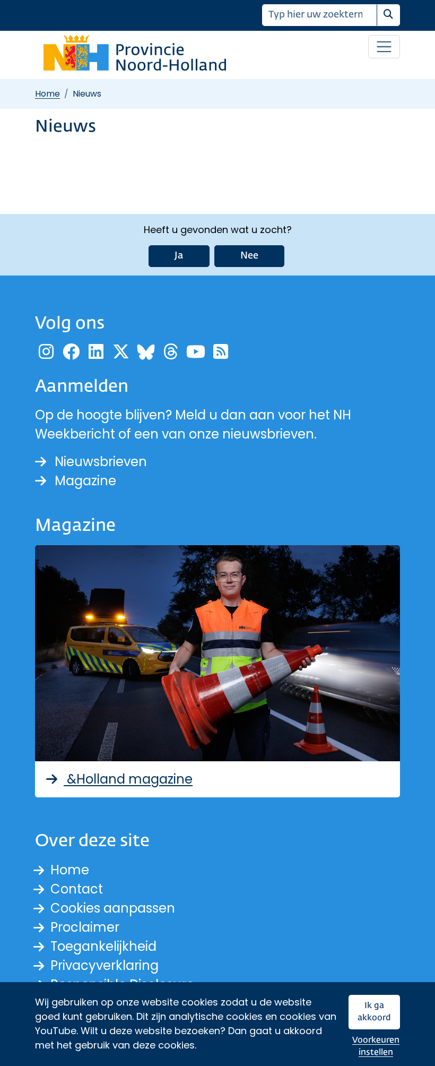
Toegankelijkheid (103, 946)
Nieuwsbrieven (101, 461)
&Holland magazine (128, 779)
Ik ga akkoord (374, 1012)
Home (47, 94)
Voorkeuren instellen (375, 1046)
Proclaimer (84, 927)
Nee (249, 256)
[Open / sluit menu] (384, 46)
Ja (179, 256)
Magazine (85, 480)
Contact (76, 889)
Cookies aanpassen (112, 908)
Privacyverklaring (104, 965)
